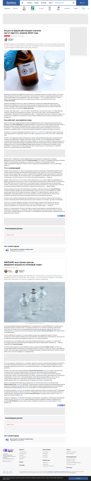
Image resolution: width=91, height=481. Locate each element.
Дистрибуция (22, 457)
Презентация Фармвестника (73, 462)
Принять (78, 478)
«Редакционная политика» (8, 458)
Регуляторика (15, 28)
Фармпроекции (59, 2)
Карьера (21, 458)
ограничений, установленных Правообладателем (58, 471)
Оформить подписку (71, 451)
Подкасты (45, 455)
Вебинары (45, 453)
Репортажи (45, 451)
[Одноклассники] (64, 216)
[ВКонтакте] (62, 216)
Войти (82, 2)
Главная (5, 28)
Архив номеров (70, 453)
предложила (46, 370)
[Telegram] (58, 216)
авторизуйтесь (20, 250)
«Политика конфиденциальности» (7, 454)
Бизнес (36, 2)
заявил (58, 393)
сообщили (38, 373)
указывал (40, 190)
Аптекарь (43, 2)
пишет (58, 329)
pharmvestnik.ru (72, 472)
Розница (21, 455)
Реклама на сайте (70, 459)
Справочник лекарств (48, 466)
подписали (19, 384)
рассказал (21, 399)
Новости (29, 2)
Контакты (69, 467)
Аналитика (45, 462)
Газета (51, 2)
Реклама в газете (70, 460)
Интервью (45, 457)
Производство (22, 453)
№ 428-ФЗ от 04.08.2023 (37, 132)
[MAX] (60, 216)
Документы (45, 464)
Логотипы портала (70, 464)
